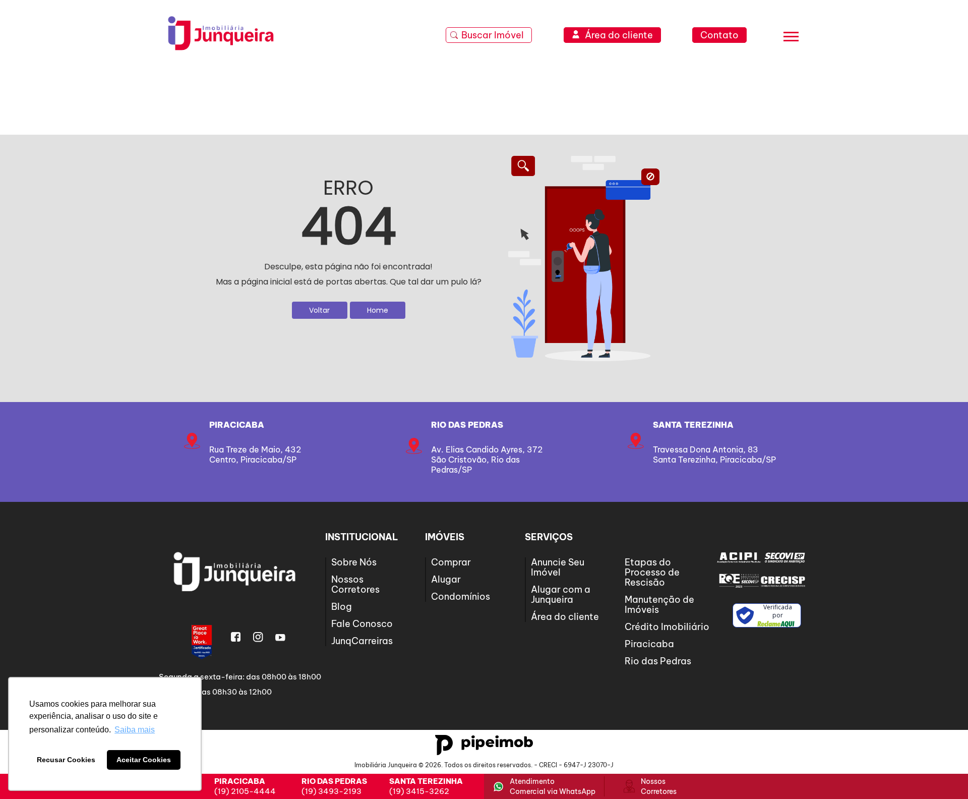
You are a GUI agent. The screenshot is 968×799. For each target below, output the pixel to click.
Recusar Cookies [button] (66, 760)
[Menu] (791, 38)
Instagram (258, 637)
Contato (719, 35)
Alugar (446, 579)
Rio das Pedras (467, 425)
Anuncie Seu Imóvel (557, 567)
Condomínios (460, 596)
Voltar (319, 310)
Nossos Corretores (355, 584)
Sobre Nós (354, 562)
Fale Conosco (362, 624)
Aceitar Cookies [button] (143, 760)
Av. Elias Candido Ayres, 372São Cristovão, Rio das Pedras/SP (486, 459)
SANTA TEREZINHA (693, 425)
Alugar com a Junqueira (560, 594)
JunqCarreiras (362, 641)
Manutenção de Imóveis (659, 604)
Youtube (280, 637)
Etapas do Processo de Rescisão (652, 572)
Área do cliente (565, 616)
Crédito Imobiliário (667, 627)
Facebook (236, 637)
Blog (341, 606)
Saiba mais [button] (134, 729)
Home (377, 310)
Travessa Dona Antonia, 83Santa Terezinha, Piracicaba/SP (714, 454)
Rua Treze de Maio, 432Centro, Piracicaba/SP (255, 454)
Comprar (451, 562)
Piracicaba (236, 425)
